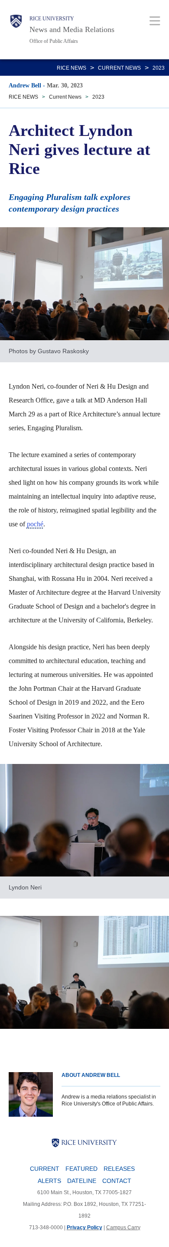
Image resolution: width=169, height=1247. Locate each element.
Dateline (81, 1180)
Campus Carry (123, 1227)
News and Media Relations (71, 29)
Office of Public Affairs (53, 41)
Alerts (49, 1180)
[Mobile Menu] (155, 20)
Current (44, 1168)
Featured (81, 1168)
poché (35, 524)
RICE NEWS (71, 68)
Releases (119, 1168)
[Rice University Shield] (16, 29)
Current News (119, 68)
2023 (159, 68)
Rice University (51, 19)
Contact (116, 1180)
